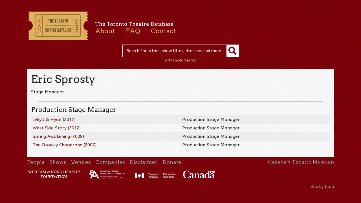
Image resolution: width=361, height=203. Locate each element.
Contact (163, 31)
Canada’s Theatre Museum (301, 162)
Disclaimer (143, 162)
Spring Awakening (51, 136)
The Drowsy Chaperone (57, 144)
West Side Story (50, 128)
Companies (110, 162)
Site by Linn (322, 186)
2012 (69, 119)
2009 (77, 136)
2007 (90, 144)
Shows (57, 162)
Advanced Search (181, 60)
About (105, 31)
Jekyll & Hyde (47, 119)
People (36, 162)
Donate (171, 162)
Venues (81, 162)
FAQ (133, 31)
